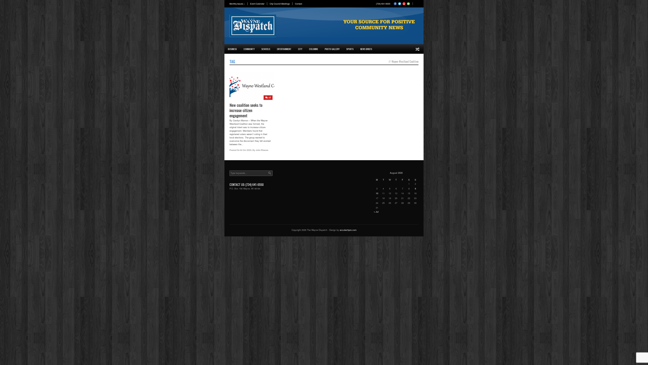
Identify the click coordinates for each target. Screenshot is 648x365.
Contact (298, 3)
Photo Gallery (332, 49)
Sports (350, 49)
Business (232, 49)
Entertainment (284, 49)
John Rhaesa (262, 150)
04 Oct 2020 (245, 150)
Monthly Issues (237, 3)
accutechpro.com (348, 230)
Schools (265, 49)
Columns (313, 49)
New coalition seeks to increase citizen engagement (246, 110)
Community (249, 49)
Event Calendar (257, 3)
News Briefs (366, 49)
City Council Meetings (280, 3)
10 (377, 193)
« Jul (376, 211)
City (300, 49)
